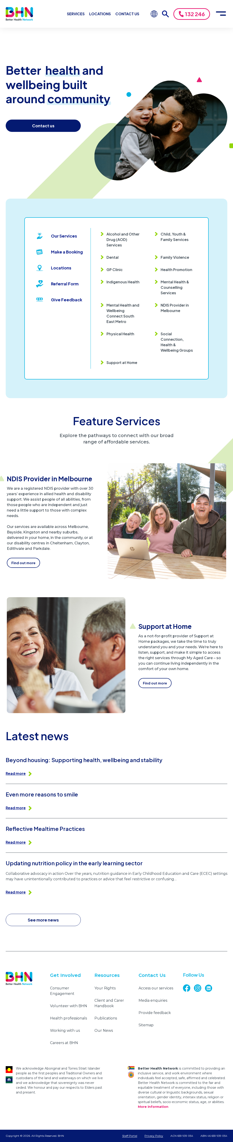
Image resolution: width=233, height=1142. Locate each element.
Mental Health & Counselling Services (175, 287)
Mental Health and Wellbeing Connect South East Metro (122, 313)
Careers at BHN (64, 1043)
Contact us (43, 125)
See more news (43, 919)
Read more (16, 773)
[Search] (165, 13)
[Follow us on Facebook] (188, 988)
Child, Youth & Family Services (175, 237)
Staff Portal (129, 1135)
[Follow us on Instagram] (199, 988)
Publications (105, 1018)
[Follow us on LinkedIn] (210, 988)
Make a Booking (67, 251)
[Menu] (221, 14)
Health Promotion (176, 269)
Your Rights (105, 988)
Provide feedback (155, 1013)
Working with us (65, 1030)
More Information (153, 1107)
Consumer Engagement (62, 991)
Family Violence (175, 257)
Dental (112, 257)
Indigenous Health (122, 281)
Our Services (64, 235)
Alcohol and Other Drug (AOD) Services (122, 239)
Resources (107, 975)
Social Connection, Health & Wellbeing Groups (177, 342)
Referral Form (65, 283)
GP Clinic (114, 269)
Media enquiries (153, 1000)
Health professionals (68, 1018)
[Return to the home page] (19, 13)
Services (76, 13)
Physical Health (120, 333)
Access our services (156, 988)
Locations (100, 13)
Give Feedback (66, 299)
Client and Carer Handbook (109, 1003)
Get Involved (65, 975)
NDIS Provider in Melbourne (175, 308)
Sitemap (146, 1025)
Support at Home (121, 362)
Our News (103, 1030)
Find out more (23, 563)
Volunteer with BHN (68, 1006)
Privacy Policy (153, 1135)
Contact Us (127, 13)
